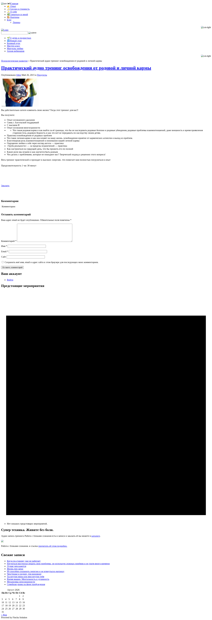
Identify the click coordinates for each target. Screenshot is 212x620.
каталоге (95, 536)
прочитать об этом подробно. (52, 546)
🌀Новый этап (14, 40)
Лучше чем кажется (16, 566)
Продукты (42, 75)
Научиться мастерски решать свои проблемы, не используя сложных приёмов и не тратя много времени (58, 563)
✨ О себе (12, 12)
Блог (9, 20)
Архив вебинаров (15, 51)
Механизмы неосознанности (21, 582)
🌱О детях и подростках (19, 38)
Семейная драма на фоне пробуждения (26, 584)
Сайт (3, 257)
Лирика (16, 22)
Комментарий (8, 241)
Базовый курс (13, 43)
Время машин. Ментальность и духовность (28, 579)
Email (4, 251)
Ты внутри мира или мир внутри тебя (25, 576)
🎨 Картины (13, 17)
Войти (10, 280)
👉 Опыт (11, 6)
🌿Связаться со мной (17, 14)
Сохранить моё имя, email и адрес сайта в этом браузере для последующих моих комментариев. (52, 262)
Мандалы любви (15, 48)
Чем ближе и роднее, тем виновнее (24, 574)
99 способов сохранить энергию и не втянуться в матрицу (35, 571)
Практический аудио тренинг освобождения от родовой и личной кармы (76, 67)
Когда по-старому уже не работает (24, 561)
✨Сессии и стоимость (18, 9)
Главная (14, 3)
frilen (18, 75)
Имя (4, 246)
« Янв (4, 615)
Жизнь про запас (15, 569)
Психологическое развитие (14, 61)
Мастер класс (13, 46)
